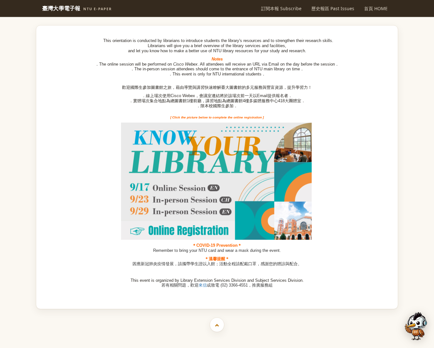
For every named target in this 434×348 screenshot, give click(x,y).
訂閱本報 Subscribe (281, 8)
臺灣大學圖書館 (217, 293)
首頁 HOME (376, 8)
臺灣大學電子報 (77, 8)
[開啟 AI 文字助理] (416, 326)
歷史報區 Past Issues (332, 8)
